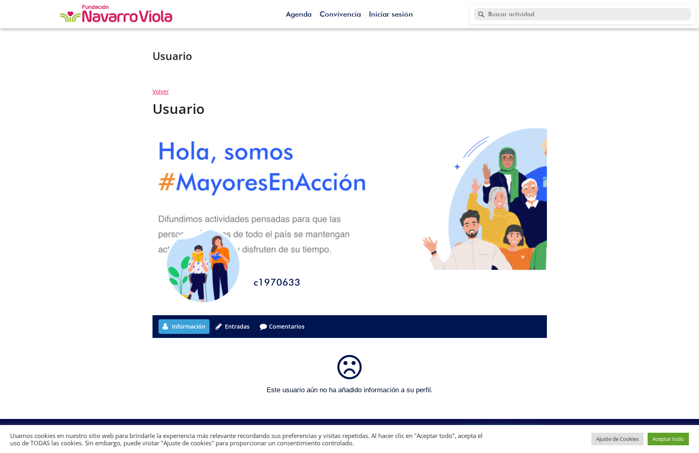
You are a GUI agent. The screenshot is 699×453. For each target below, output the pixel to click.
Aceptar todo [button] (668, 438)
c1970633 (277, 282)
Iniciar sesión (391, 14)
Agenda (298, 14)
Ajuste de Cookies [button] (617, 438)
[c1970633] (203, 265)
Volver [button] (161, 91)
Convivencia (340, 14)
